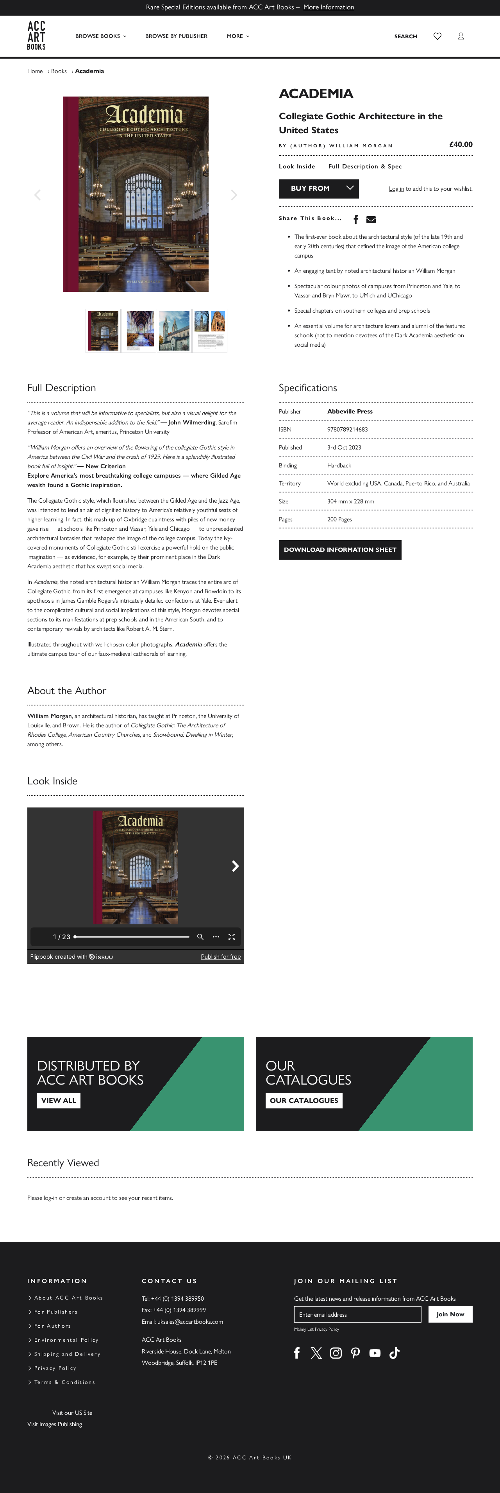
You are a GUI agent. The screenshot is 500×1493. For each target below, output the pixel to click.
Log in (396, 188)
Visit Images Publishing (54, 1424)
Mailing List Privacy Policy (316, 1329)
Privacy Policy (55, 1368)
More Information (329, 7)
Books (59, 71)
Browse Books (97, 36)
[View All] (135, 1084)
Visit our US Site (72, 1412)
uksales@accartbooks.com (190, 1321)
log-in (50, 1197)
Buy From (310, 188)
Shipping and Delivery (67, 1354)
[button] (437, 36)
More (235, 36)
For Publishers (56, 1312)
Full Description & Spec (365, 166)
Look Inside (297, 166)
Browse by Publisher (176, 36)
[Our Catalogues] (364, 1084)
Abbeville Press (350, 411)
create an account (88, 1197)
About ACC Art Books (68, 1297)
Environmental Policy (66, 1340)
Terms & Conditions (64, 1382)
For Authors (52, 1326)
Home (35, 71)
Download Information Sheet (340, 549)
